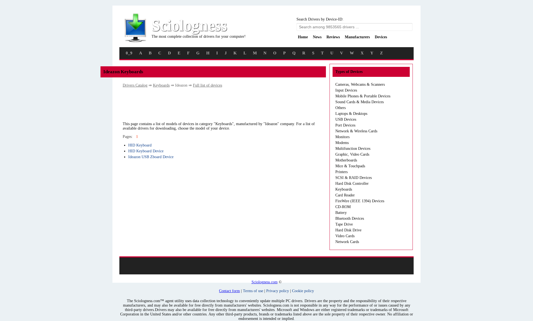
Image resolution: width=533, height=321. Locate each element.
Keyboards (161, 85)
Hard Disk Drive (348, 230)
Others (340, 108)
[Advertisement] (224, 104)
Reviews (333, 37)
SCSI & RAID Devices (353, 178)
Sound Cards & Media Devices (359, 102)
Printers (341, 172)
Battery (341, 213)
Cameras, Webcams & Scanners (360, 84)
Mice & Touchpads (350, 166)
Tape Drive (344, 224)
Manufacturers (357, 37)
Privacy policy (277, 291)
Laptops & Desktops (351, 114)
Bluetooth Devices (349, 218)
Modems (342, 143)
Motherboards (346, 160)
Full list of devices (207, 85)
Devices (381, 37)
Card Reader (345, 195)
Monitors (342, 137)
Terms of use (253, 291)
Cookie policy (303, 291)
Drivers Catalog (135, 85)
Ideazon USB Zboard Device (151, 157)
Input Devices (346, 90)
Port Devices (345, 125)
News (317, 37)
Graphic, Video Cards (352, 154)
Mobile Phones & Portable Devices (362, 96)
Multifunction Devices (352, 148)
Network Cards (347, 242)
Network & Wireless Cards (356, 131)
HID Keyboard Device (146, 151)
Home (303, 37)
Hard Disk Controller (352, 183)
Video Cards (345, 236)
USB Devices (345, 119)
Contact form (229, 291)
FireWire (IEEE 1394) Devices (359, 201)
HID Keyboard (140, 145)
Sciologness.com (265, 282)
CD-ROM (343, 207)
